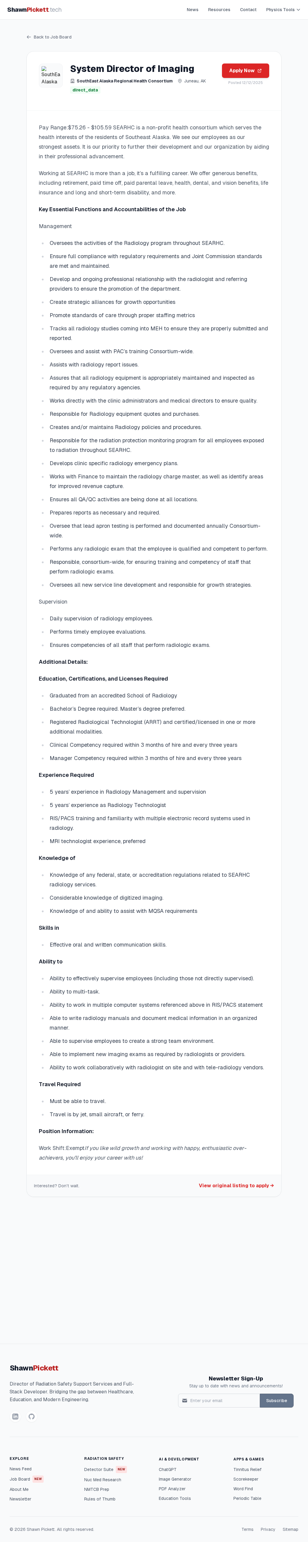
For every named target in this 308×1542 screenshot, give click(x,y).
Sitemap (290, 1529)
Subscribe (276, 1400)
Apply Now (242, 70)
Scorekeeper (245, 1479)
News (193, 9)
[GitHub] (31, 1416)
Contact (248, 9)
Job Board (26, 1479)
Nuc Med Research (102, 1479)
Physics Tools (280, 9)
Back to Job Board (53, 37)
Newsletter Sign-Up (236, 1378)
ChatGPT (168, 1469)
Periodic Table (247, 1498)
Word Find (243, 1488)
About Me (19, 1489)
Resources (219, 9)
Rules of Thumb (100, 1499)
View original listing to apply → (236, 1185)
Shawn (34, 9)
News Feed (21, 1468)
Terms (248, 1529)
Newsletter (20, 1499)
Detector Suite (104, 1469)
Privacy (268, 1529)
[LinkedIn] (15, 1416)
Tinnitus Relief (247, 1469)
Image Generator (175, 1479)
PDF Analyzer (172, 1488)
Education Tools (175, 1498)
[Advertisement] (154, 1273)
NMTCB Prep (96, 1489)
